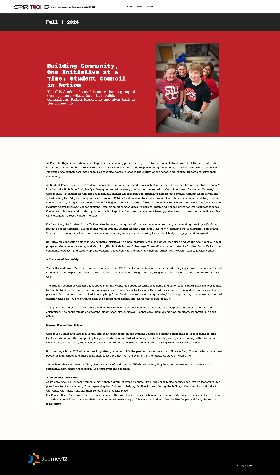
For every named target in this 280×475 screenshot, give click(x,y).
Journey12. (248, 466)
